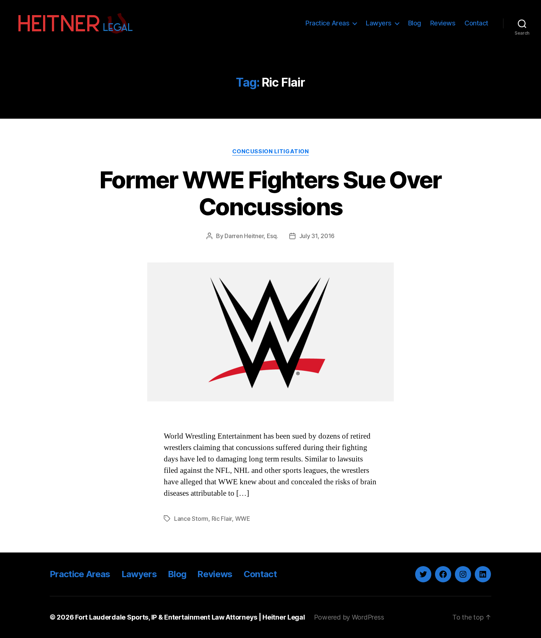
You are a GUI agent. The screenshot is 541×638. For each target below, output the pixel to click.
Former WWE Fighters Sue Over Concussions (270, 193)
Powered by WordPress (349, 617)
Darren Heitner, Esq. (251, 236)
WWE (242, 518)
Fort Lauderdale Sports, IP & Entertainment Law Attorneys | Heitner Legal (190, 617)
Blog (414, 23)
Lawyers (379, 23)
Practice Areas (327, 23)
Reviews (443, 23)
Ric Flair (222, 518)
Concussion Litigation (270, 151)
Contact (476, 23)
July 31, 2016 (317, 236)
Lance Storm (191, 518)
